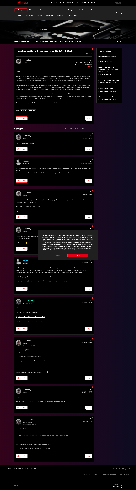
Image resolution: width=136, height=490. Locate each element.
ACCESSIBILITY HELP (32, 469)
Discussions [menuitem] (51, 10)
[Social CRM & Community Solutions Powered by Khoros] (117, 486)
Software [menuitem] (41, 10)
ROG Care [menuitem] (31, 10)
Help (116, 12)
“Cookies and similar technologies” (64, 250)
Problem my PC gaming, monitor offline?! (109, 80)
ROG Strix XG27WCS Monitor (105, 88)
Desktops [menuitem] (61, 10)
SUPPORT (92, 3)
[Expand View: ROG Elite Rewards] (79, 15)
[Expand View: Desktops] (65, 10)
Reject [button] (58, 255)
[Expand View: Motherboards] (23, 15)
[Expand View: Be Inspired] (26, 10)
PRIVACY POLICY (98, 474)
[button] (18, 118)
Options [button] (119, 41)
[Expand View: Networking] (65, 15)
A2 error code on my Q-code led (106, 97)
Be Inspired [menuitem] (21, 10)
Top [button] (17, 485)
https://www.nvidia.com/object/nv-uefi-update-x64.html (30, 317)
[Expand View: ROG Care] (35, 10)
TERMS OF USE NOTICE (87, 474)
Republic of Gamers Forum (21, 41)
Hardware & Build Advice (46, 41)
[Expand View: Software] (45, 10)
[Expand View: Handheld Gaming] (88, 10)
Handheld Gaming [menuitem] (81, 10)
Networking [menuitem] (60, 15)
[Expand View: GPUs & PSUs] (34, 15)
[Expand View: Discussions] (56, 10)
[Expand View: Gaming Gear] (54, 15)
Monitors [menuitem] (39, 15)
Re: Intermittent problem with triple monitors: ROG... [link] (68, 41)
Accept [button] (78, 255)
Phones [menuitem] (93, 10)
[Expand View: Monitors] (43, 15)
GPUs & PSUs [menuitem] (29, 15)
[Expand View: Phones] (96, 10)
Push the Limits (103, 61)
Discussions (34, 41)
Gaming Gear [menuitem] (49, 15)
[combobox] (68, 29)
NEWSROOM (22, 469)
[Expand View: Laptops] (74, 10)
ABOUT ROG (9, 469)
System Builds (32, 110)
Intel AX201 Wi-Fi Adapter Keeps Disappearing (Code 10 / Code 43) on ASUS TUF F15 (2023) (108, 70)
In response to (30, 345)
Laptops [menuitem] (70, 10)
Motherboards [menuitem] (17, 15)
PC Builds (23, 110)
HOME (15, 469)
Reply (88, 118)
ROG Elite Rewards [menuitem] (72, 15)
